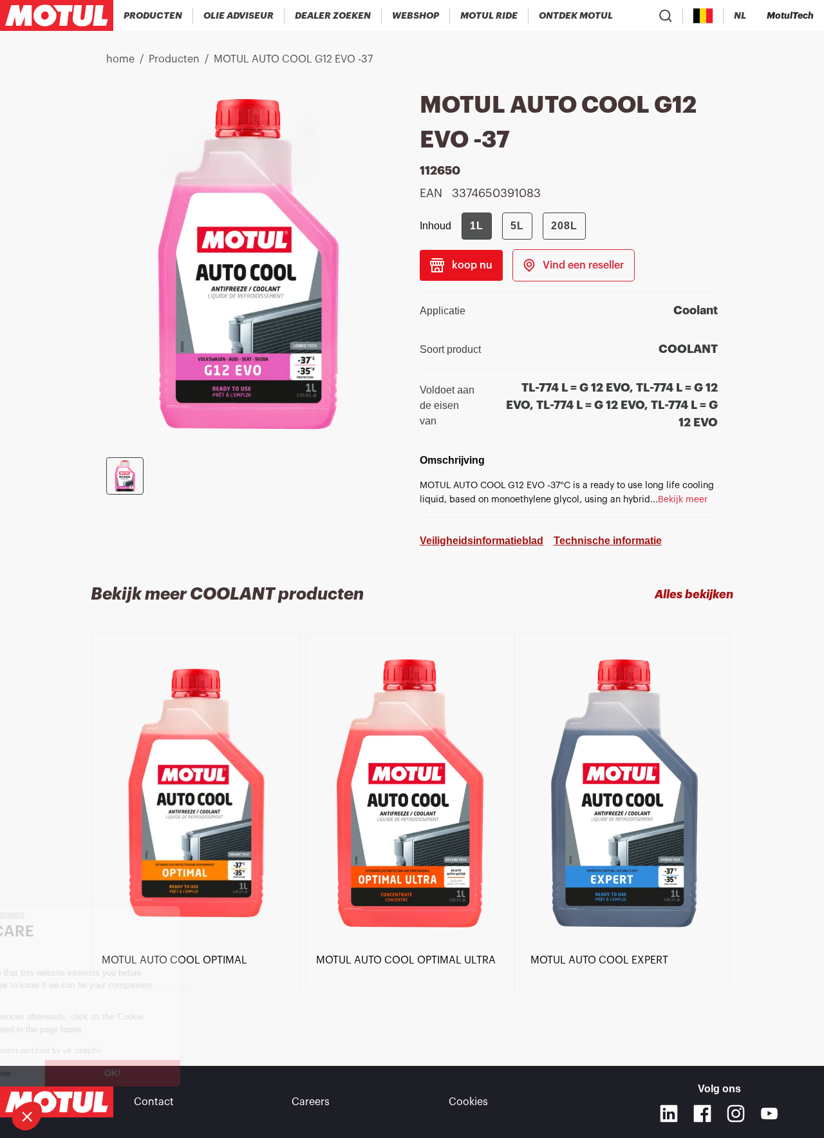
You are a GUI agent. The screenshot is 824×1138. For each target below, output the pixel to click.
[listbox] (412, 826)
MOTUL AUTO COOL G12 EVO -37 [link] (293, 59)
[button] (27, 1116)
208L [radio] (564, 225)
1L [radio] (476, 225)
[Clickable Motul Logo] (56, 15)
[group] (524, 226)
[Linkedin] (669, 1114)
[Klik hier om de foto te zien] (125, 476)
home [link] (120, 59)
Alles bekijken (694, 594)
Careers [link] (311, 1102)
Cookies (468, 1102)
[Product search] (665, 15)
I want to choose (80, 1073)
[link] (416, 15)
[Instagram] (736, 1114)
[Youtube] (769, 1114)
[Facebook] (702, 1114)
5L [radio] (517, 225)
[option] (198, 793)
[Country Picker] (703, 15)
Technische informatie (608, 540)
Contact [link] (154, 1102)
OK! (215, 1073)
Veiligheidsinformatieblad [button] (481, 540)
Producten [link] (174, 59)
